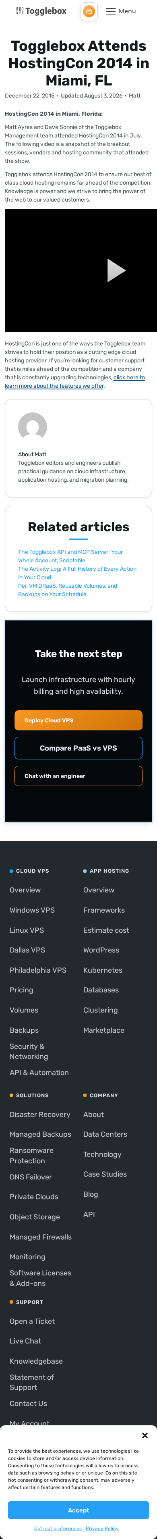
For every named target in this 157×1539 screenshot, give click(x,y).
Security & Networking (29, 1051)
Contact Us (28, 1403)
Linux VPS (27, 930)
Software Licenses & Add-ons (40, 1278)
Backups (24, 1030)
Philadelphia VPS (38, 970)
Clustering (100, 1010)
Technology (102, 1154)
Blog (90, 1194)
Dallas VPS (27, 950)
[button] (145, 1435)
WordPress (101, 950)
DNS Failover (31, 1177)
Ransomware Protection (32, 1155)
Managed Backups (40, 1134)
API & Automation (39, 1072)
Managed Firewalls (41, 1237)
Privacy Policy (102, 1528)
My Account (30, 1423)
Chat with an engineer (55, 776)
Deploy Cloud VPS (49, 720)
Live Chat (25, 1341)
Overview (25, 890)
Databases (101, 990)
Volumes (24, 1010)
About (93, 1114)
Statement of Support (32, 1382)
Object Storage (35, 1216)
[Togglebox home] (41, 11)
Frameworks (104, 910)
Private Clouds (34, 1196)
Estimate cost (106, 930)
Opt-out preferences (58, 1528)
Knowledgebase (36, 1361)
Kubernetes (102, 970)
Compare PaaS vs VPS (78, 748)
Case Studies (105, 1174)
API (89, 1214)
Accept (78, 1510)
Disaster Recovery (40, 1114)
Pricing (21, 990)
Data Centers (105, 1134)
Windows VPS (32, 910)
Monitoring (27, 1256)
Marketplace (103, 1030)
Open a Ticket (32, 1321)
